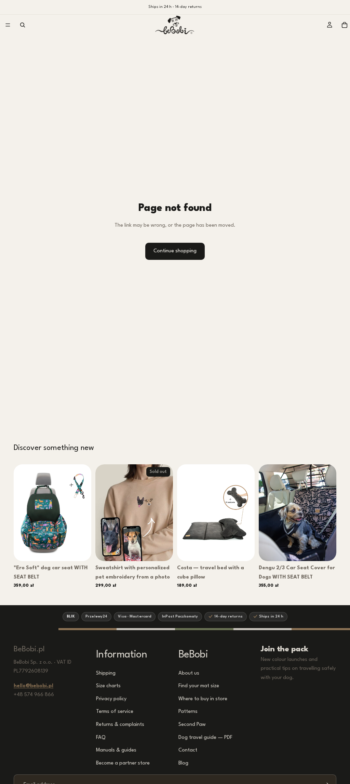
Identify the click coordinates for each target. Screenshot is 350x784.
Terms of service (114, 711)
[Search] (22, 24)
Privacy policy (111, 699)
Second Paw (192, 724)
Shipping (106, 673)
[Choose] (81, 550)
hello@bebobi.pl (33, 686)
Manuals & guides (116, 750)
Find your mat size (198, 686)
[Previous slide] (21, 512)
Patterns (188, 711)
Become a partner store (123, 763)
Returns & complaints (120, 724)
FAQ (101, 737)
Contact (187, 750)
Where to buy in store (202, 699)
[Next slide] (83, 512)
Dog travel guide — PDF (205, 737)
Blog (183, 763)
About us (188, 673)
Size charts (108, 686)
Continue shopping (175, 251)
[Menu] (8, 25)
